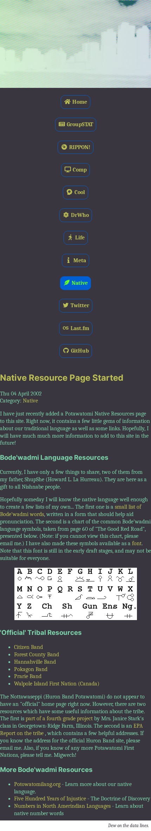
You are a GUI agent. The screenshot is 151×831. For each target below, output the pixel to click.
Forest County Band (36, 654)
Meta (79, 260)
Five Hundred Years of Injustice (50, 798)
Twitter (79, 305)
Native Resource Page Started (61, 378)
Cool (79, 192)
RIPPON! (79, 147)
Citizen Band (28, 647)
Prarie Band (27, 676)
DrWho (79, 215)
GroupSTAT (79, 124)
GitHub (79, 351)
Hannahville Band (35, 662)
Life (79, 237)
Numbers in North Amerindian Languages (62, 806)
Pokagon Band (30, 669)
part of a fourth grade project (59, 718)
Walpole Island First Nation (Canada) (56, 684)
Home (79, 102)
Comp (79, 170)
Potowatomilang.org (37, 784)
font (137, 543)
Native (79, 283)
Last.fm (79, 328)
